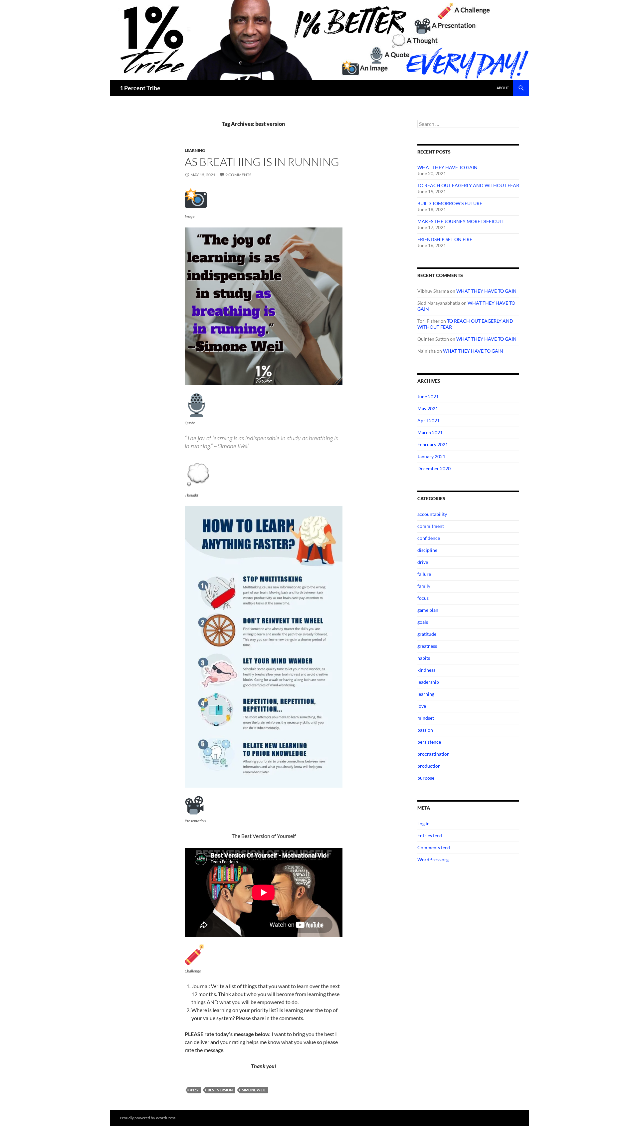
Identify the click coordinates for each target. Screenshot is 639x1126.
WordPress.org (433, 859)
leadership (428, 682)
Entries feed (429, 835)
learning (195, 150)
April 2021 (428, 420)
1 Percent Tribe (140, 88)
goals (422, 622)
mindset (425, 718)
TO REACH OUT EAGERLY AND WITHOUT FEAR (468, 185)
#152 (194, 1090)
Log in (423, 823)
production (429, 766)
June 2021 (428, 396)
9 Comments (238, 174)
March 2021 (430, 432)
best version (220, 1090)
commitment (430, 526)
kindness (426, 670)
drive (422, 562)
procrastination (433, 754)
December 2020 (434, 468)
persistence (429, 742)
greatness (427, 646)
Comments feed (433, 847)
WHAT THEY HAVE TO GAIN (447, 167)
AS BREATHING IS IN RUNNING (262, 162)
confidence (428, 538)
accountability (432, 514)
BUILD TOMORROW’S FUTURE (449, 203)
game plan (427, 610)
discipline (427, 550)
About (503, 88)
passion (425, 730)
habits (423, 658)
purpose (425, 778)
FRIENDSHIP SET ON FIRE (444, 239)
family (423, 586)
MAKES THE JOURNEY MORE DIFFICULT (460, 221)
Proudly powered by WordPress (147, 1117)
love (421, 706)
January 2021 (431, 456)
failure (424, 574)
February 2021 (432, 444)
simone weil (254, 1090)
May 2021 (427, 408)
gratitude (426, 634)
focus (423, 598)
